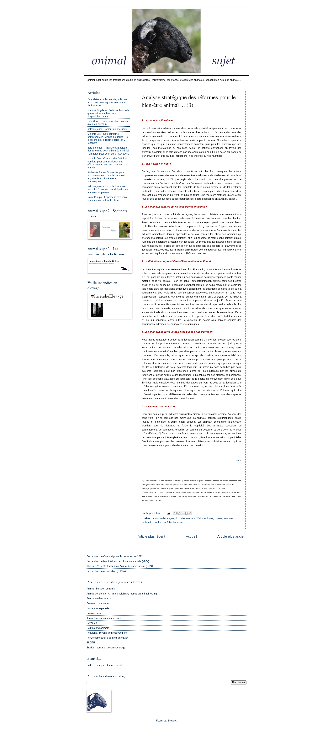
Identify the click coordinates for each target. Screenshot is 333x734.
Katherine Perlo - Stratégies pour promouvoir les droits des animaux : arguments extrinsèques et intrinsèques (107, 177)
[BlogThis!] (179, 513)
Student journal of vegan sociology (106, 647)
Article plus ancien (231, 536)
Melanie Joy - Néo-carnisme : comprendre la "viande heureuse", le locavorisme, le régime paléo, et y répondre (107, 138)
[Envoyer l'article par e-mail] (168, 513)
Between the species (98, 603)
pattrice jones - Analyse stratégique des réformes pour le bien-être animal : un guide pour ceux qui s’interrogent (108, 150)
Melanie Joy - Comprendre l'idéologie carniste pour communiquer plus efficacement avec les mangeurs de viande (107, 163)
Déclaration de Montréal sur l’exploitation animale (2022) (118, 561)
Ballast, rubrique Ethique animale (105, 665)
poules (218, 518)
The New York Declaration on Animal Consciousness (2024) (120, 566)
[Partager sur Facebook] (186, 513)
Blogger (172, 720)
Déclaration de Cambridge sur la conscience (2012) (115, 556)
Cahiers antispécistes (99, 608)
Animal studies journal (99, 598)
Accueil (191, 536)
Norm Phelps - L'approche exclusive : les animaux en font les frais (108, 198)
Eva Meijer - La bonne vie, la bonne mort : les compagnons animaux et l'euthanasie (107, 102)
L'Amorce (92, 622)
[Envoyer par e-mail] (175, 513)
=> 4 (238, 460)
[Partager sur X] (182, 513)
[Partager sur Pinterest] (190, 513)
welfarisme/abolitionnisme (169, 522)
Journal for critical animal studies (105, 618)
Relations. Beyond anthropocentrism (107, 632)
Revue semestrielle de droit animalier (107, 637)
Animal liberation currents (101, 588)
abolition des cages (163, 518)
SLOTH (91, 642)
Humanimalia (94, 613)
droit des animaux (185, 518)
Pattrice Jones (205, 518)
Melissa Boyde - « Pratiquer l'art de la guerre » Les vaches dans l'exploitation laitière (108, 113)
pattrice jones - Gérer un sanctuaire (107, 129)
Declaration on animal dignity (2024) (106, 571)
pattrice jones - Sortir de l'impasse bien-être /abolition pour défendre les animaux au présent (107, 189)
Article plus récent (151, 536)
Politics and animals (98, 627)
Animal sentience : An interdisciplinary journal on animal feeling (122, 593)
